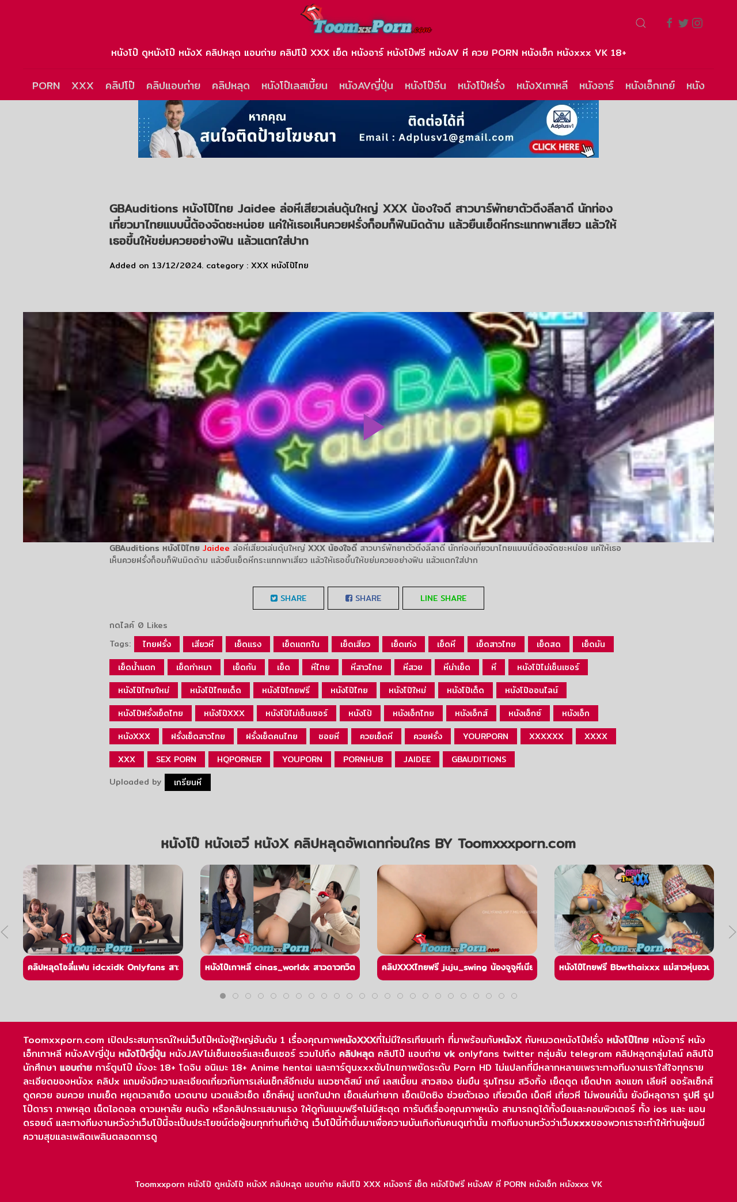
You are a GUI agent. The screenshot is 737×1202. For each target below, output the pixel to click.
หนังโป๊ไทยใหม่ (143, 690)
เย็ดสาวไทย (496, 644)
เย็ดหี (446, 644)
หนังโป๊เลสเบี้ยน (294, 85)
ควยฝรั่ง (427, 736)
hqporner (239, 759)
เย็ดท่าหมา (194, 667)
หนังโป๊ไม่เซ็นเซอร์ (548, 667)
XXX (82, 85)
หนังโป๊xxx (224, 713)
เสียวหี (203, 644)
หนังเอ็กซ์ (524, 713)
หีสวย (413, 667)
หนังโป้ (360, 713)
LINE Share (443, 598)
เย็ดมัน (593, 644)
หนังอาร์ (596, 85)
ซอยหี (328, 736)
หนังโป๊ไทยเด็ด (215, 690)
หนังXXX (358, 1040)
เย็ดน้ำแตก (136, 667)
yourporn (485, 736)
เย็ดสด (549, 644)
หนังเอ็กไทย (413, 713)
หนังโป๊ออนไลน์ (531, 690)
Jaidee (216, 548)
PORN (46, 85)
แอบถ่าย (76, 1067)
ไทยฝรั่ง (157, 644)
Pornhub (363, 759)
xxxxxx (546, 736)
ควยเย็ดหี (376, 736)
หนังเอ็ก (576, 713)
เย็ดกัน (244, 667)
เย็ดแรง (247, 644)
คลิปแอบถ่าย (173, 85)
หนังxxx (134, 736)
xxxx (595, 736)
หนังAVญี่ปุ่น (366, 85)
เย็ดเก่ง (403, 644)
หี (493, 667)
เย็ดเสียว (355, 644)
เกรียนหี (188, 782)
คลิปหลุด (231, 85)
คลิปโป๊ (120, 85)
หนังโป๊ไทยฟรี (286, 690)
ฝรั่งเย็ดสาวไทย (198, 736)
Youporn (302, 759)
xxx (126, 759)
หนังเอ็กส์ (471, 713)
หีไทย (320, 667)
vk (449, 1054)
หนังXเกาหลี (542, 85)
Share (292, 598)
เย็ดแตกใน (301, 644)
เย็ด (283, 667)
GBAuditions (478, 759)
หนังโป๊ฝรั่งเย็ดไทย (150, 713)
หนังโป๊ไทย (290, 265)
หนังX (510, 1040)
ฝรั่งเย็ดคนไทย (272, 736)
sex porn (176, 759)
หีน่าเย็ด (456, 667)
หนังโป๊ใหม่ (407, 690)
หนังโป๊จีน (425, 85)
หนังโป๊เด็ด (465, 690)
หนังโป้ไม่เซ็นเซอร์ (296, 713)
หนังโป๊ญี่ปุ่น (142, 1054)
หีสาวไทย (366, 667)
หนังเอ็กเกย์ (650, 85)
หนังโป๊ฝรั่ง (481, 85)
